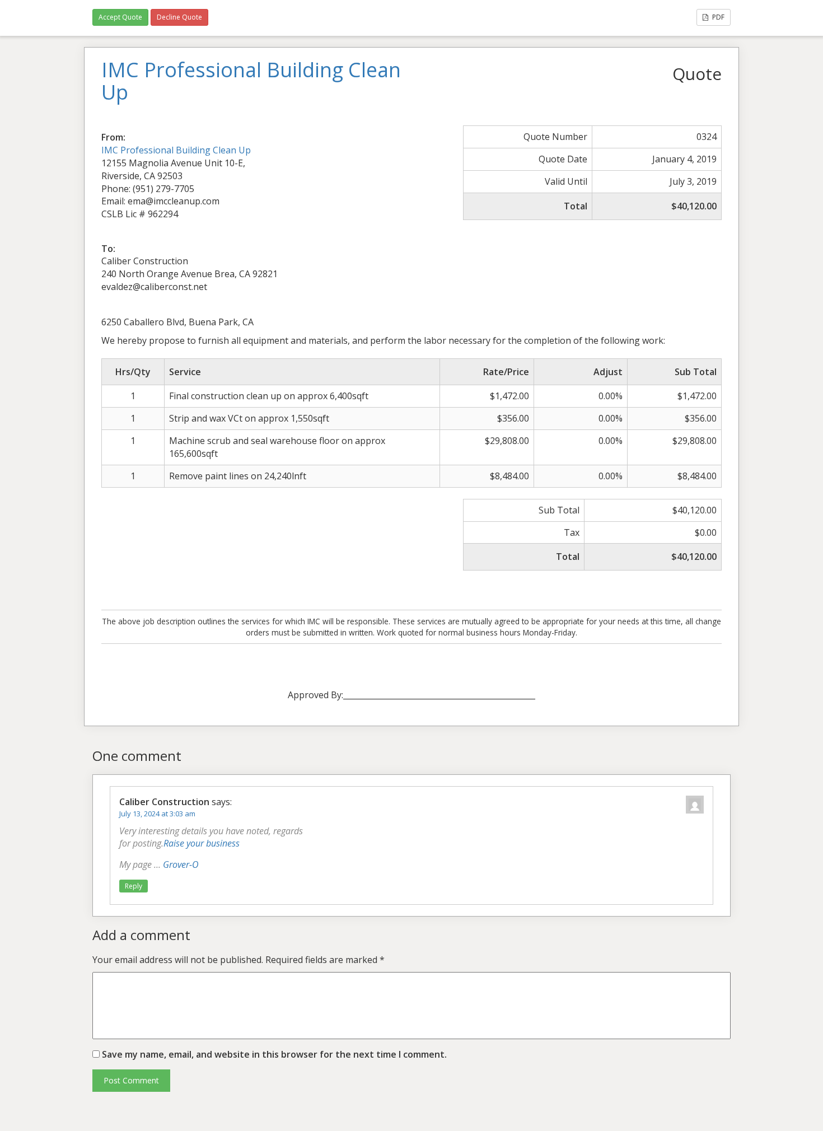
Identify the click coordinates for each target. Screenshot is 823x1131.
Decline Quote (179, 17)
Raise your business (201, 843)
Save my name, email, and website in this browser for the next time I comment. (274, 1054)
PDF (717, 17)
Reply (133, 886)
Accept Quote (120, 17)
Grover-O (181, 864)
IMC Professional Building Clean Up (176, 150)
